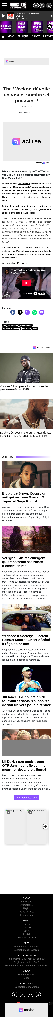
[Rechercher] (42, 5)
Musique (23, 36)
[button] (15, 826)
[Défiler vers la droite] (45, 826)
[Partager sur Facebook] (12, 313)
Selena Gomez (10, 209)
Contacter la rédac (27, 937)
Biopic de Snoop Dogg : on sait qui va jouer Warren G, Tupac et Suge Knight (24, 497)
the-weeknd (13, 325)
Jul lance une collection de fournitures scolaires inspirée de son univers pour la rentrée (26, 701)
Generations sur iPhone (26, 946)
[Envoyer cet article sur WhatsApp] (34, 313)
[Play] (4, 16)
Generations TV (26, 974)
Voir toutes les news (26, 797)
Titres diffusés (26, 911)
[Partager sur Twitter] (19, 313)
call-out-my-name (29, 329)
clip (4, 325)
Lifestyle (26, 934)
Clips (26, 977)
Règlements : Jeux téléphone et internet (26, 965)
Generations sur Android (27, 949)
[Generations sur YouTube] (30, 994)
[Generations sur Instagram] (38, 994)
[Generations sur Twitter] (22, 994)
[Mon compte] (49, 5)
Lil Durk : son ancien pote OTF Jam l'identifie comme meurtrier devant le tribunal (24, 765)
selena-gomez (26, 325)
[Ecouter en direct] (36, 5)
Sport (36, 36)
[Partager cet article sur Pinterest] (26, 313)
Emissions (26, 901)
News (11, 36)
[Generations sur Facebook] (15, 994)
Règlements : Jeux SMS (26, 962)
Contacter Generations (26, 986)
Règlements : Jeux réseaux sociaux (26, 958)
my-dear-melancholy (11, 329)
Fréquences (26, 915)
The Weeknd (17, 251)
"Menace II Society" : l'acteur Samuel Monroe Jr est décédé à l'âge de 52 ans (26, 640)
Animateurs (26, 905)
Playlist (26, 908)
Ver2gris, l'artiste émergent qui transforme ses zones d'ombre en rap (23, 562)
